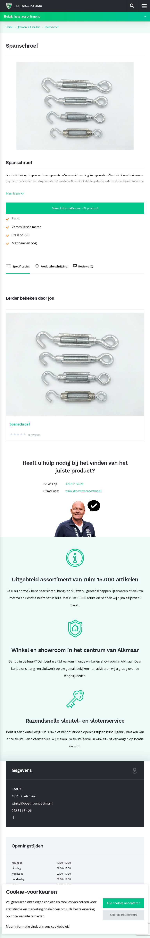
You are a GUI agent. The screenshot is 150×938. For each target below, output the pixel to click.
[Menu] (144, 6)
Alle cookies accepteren (123, 903)
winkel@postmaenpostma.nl (83, 491)
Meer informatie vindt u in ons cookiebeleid (38, 926)
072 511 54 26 (74, 484)
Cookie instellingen (123, 915)
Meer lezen (13, 193)
